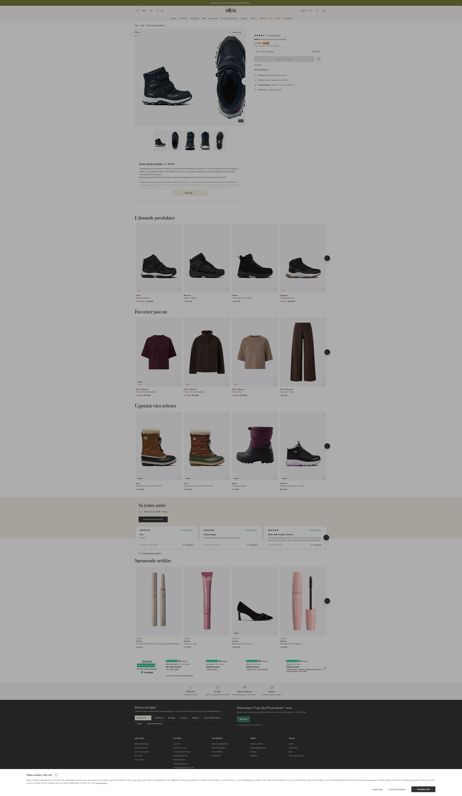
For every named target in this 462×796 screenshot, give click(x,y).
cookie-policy (101, 783)
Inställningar (377, 789)
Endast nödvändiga (397, 789)
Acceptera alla (423, 789)
